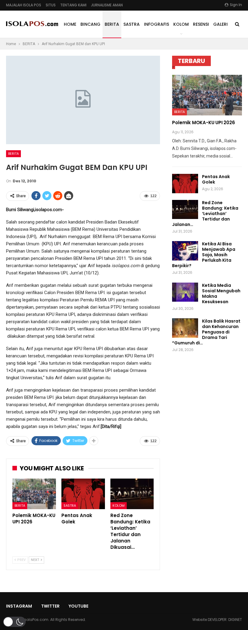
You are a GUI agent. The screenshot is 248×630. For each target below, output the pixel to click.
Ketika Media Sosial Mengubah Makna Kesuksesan (221, 293)
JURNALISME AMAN (107, 5)
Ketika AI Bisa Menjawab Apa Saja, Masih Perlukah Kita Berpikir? (203, 255)
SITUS (51, 5)
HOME (70, 24)
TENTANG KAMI (73, 5)
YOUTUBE (78, 606)
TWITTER (50, 606)
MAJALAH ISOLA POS (23, 5)
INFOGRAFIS (156, 24)
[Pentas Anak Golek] (83, 494)
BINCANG (90, 24)
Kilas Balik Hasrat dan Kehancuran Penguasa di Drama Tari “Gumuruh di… (206, 332)
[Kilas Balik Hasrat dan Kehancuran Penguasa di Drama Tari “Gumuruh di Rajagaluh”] (185, 328)
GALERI (220, 24)
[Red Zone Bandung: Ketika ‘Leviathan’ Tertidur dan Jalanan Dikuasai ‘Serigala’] (132, 494)
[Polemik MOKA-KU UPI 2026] (34, 494)
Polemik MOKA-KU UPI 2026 (203, 122)
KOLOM (181, 24)
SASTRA (131, 24)
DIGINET (235, 619)
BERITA (112, 24)
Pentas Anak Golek (216, 179)
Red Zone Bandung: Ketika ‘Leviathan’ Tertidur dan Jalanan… (205, 213)
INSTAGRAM (19, 606)
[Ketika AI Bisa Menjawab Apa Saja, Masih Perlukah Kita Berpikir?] (185, 250)
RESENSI (201, 24)
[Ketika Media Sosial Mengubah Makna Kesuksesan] (185, 292)
